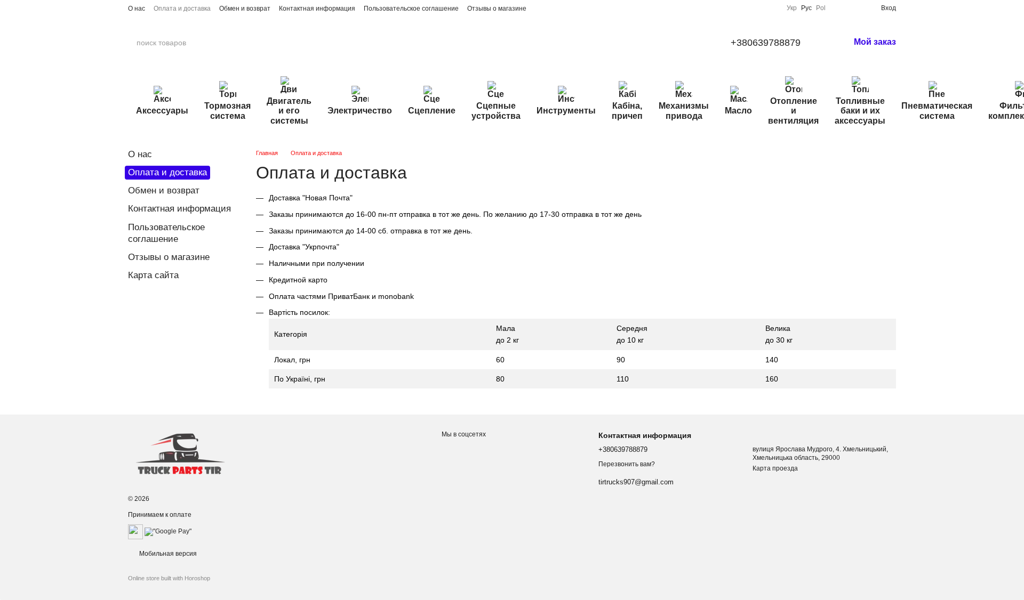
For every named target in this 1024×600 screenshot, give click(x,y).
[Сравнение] (838, 8)
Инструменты (566, 110)
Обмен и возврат (244, 8)
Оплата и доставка (182, 8)
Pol (821, 8)
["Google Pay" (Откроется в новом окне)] (168, 532)
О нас (136, 8)
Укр (792, 8)
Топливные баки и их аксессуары (860, 110)
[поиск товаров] (228, 42)
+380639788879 (766, 42)
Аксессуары (162, 110)
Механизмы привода (684, 110)
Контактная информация (317, 8)
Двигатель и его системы (289, 110)
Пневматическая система (936, 110)
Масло (738, 110)
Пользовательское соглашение (411, 8)
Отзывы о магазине (496, 8)
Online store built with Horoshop (169, 578)
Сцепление (431, 110)
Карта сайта (153, 275)
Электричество (359, 110)
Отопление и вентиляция (793, 110)
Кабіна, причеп (627, 110)
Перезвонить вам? (626, 464)
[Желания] (855, 8)
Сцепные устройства (496, 110)
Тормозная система (227, 110)
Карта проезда (775, 468)
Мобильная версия (167, 553)
